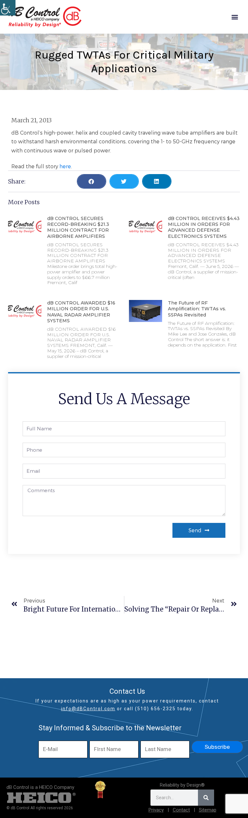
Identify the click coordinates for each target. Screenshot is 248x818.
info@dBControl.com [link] (88, 708)
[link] (8, 8)
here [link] (65, 166)
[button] (234, 17)
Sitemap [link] (207, 810)
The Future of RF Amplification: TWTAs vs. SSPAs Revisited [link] (197, 308)
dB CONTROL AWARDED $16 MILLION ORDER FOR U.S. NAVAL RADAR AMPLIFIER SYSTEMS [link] (81, 312)
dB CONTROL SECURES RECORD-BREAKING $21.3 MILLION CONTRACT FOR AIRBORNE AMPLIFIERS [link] (78, 227)
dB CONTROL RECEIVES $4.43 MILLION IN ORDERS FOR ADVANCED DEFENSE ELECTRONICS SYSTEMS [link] (204, 227)
